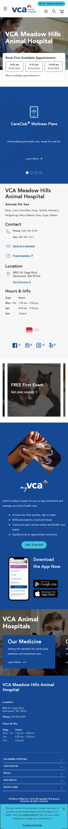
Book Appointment (51, 3)
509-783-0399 (29, 231)
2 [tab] (31, 172)
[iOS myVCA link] (46, 593)
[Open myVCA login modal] (47, 11)
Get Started (34, 545)
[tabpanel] (34, 134)
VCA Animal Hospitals (15, 759)
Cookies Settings (32, 825)
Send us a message (24, 246)
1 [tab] (27, 172)
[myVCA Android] (46, 584)
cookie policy (29, 815)
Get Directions (24, 282)
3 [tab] (36, 172)
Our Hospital (10, 766)
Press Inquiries (23, 256)
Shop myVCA (10, 780)
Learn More (32, 159)
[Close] (64, 809)
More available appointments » (23, 75)
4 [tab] (40, 172)
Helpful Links (10, 787)
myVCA (6, 773)
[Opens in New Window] (17, 345)
